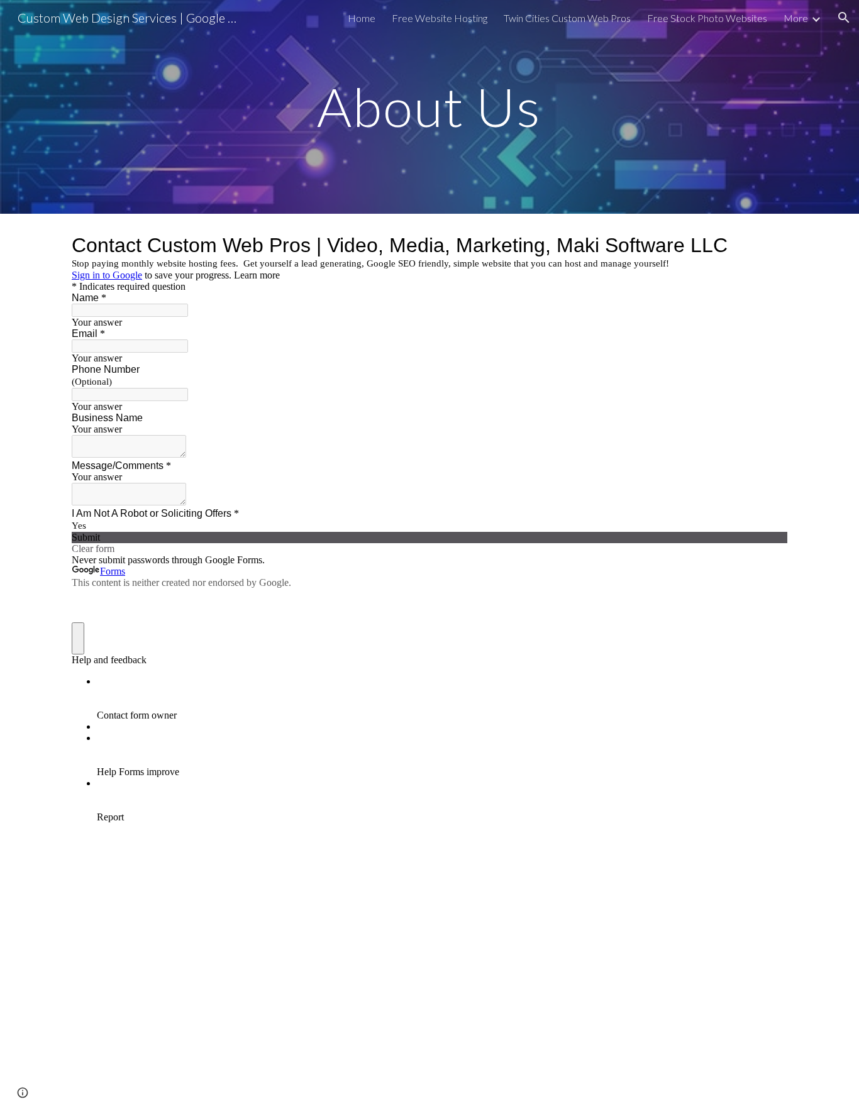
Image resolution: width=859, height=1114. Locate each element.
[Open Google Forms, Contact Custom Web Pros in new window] (768, 245)
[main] (429, 106)
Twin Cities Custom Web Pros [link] (567, 18)
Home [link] (361, 18)
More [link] (796, 18)
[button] (844, 18)
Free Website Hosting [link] (439, 18)
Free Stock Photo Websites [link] (707, 18)
